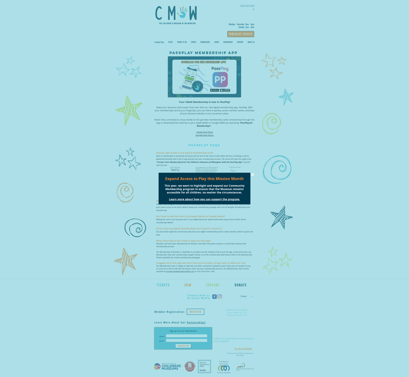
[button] (252, 174)
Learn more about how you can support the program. (204, 199)
